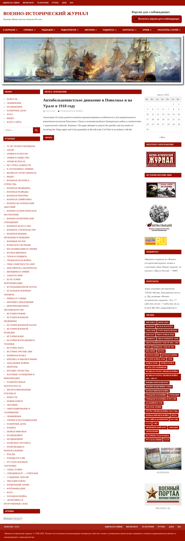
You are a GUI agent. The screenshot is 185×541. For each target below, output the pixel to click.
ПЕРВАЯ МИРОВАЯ (16, 431)
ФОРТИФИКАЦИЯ (16, 488)
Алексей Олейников (156, 367)
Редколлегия (68, 30)
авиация (173, 428)
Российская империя (157, 419)
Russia (161, 351)
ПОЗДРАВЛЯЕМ (14, 107)
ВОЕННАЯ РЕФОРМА (17, 195)
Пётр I (174, 415)
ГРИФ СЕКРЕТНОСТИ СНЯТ (21, 264)
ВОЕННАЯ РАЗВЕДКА (18, 192)
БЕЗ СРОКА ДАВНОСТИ (19, 165)
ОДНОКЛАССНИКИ (11, 3)
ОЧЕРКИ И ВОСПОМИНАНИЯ (22, 420)
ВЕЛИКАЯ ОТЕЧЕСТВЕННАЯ (21, 173)
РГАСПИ (11, 454)
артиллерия (152, 432)
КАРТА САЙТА (14, 122)
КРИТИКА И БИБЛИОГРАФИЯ (22, 359)
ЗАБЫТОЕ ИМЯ (14, 275)
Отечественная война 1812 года (162, 411)
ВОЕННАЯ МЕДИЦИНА (18, 188)
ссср (166, 440)
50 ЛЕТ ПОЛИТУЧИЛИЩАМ (21, 146)
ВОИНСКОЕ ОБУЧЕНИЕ (19, 245)
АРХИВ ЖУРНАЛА (16, 161)
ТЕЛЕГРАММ (42, 3)
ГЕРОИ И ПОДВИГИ (17, 256)
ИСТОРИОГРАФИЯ (16, 313)
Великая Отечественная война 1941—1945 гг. (162, 377)
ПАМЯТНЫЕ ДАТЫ (16, 110)
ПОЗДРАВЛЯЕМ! (15, 439)
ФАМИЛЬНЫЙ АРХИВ (18, 485)
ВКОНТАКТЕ (28, 3)
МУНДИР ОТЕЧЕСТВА (18, 371)
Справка (28, 30)
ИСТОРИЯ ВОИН (15, 336)
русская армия (154, 440)
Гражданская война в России (161, 399)
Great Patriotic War (168, 339)
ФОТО (10, 114)
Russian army (153, 355)
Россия (174, 419)
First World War (165, 335)
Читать (48, 137)
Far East (150, 335)
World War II (167, 363)
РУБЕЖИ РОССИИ (16, 458)
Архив (146, 30)
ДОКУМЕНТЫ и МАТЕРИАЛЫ (22, 268)
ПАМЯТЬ (11, 428)
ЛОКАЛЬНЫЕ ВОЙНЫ (18, 363)
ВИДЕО (10, 118)
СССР (148, 423)
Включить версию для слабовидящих (158, 19)
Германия (174, 395)
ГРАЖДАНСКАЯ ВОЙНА (71, 111)
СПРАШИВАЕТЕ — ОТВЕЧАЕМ (22, 473)
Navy (148, 347)
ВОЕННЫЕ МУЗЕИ (16, 241)
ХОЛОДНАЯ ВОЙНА (17, 496)
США (155, 423)
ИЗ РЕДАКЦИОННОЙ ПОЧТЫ (22, 287)
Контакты (128, 30)
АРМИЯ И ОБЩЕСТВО (18, 158)
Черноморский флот (156, 428)
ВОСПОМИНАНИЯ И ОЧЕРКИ (22, 249)
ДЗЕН (64, 3)
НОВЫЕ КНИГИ (15, 401)
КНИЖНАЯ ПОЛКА (16, 355)
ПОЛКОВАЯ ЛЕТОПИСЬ (19, 443)
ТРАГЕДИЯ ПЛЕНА (16, 481)
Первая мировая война (157, 415)
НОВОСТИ (12, 99)
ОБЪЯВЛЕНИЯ (14, 103)
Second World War (155, 359)
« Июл (162, 137)
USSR (170, 359)
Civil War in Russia (167, 331)
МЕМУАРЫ (12, 367)
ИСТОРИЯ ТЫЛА (15, 348)
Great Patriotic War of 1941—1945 (162, 343)
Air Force (151, 322)
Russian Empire (169, 355)
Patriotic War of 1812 (163, 347)
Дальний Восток (154, 403)
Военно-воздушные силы (159, 387)
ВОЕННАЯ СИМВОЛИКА (19, 199)
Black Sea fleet (165, 326)
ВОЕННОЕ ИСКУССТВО (19, 226)
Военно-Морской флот (157, 383)
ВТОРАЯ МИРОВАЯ (16, 253)
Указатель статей (168, 30)
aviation (150, 326)
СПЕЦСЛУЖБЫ (14, 469)
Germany (150, 339)
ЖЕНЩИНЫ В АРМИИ (18, 272)
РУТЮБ (55, 3)
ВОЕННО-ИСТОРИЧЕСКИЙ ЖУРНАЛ (45, 13)
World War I (152, 363)
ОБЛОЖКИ (12, 405)
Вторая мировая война (157, 391)
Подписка (108, 30)
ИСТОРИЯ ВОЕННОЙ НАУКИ (21, 325)
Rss (71, 3)
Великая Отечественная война (162, 371)
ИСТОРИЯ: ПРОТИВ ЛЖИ (19, 351)
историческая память (157, 436)
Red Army (150, 351)
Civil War (151, 331)
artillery (163, 322)
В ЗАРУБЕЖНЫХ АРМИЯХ (20, 169)
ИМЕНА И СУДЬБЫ (16, 298)
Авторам (90, 30)
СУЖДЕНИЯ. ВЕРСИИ (18, 477)
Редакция (47, 30)
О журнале (9, 30)
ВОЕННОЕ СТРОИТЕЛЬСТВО (21, 230)
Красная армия (153, 407)
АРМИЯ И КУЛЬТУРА (17, 154)
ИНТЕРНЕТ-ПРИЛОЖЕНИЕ (20, 302)
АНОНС (11, 150)
